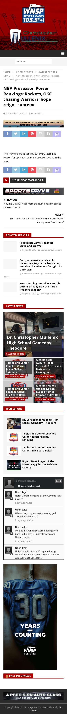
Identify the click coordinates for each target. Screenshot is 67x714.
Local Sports (24, 72)
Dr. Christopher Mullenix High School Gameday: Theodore (32, 342)
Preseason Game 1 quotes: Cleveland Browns (36, 244)
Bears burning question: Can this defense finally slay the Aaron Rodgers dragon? (40, 286)
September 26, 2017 (16, 113)
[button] (62, 53)
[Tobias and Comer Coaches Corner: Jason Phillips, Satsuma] (14, 437)
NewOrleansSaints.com (51, 250)
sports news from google (27, 180)
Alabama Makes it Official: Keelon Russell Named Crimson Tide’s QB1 (48, 390)
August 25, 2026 (16, 399)
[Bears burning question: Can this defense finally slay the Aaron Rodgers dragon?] (10, 287)
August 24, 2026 (46, 399)
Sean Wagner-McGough (50, 293)
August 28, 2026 (16, 354)
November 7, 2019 (30, 273)
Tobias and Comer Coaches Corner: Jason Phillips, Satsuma (17, 367)
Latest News (14, 306)
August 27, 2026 (16, 376)
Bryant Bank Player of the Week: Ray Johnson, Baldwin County (39, 464)
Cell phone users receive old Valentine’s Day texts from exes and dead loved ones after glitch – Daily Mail (41, 265)
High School (14, 408)
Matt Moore (37, 113)
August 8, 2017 (28, 293)
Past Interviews (20, 675)
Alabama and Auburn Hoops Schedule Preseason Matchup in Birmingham (48, 366)
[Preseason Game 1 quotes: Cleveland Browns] (10, 246)
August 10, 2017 (29, 250)
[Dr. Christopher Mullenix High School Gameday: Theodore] (14, 423)
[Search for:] (33, 61)
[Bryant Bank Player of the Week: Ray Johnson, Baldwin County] (14, 465)
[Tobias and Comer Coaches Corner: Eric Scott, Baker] (14, 451)
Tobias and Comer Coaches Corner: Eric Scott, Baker (17, 392)
